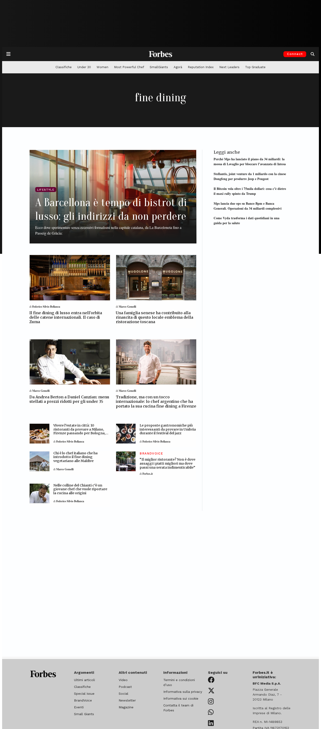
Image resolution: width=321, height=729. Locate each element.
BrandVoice (83, 700)
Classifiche (63, 67)
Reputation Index (201, 67)
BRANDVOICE (151, 453)
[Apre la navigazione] (8, 54)
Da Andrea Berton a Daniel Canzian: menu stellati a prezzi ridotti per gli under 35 (69, 399)
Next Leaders (229, 67)
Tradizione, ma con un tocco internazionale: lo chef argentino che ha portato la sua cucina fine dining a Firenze (156, 401)
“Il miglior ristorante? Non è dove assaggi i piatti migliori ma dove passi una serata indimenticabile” (167, 463)
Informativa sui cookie (180, 698)
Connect (295, 54)
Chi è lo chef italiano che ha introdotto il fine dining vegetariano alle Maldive (75, 457)
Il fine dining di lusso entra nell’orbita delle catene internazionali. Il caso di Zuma (65, 317)
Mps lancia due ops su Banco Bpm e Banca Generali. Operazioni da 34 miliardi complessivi (248, 206)
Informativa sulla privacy (182, 692)
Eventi (79, 707)
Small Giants (84, 714)
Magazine (126, 707)
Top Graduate (255, 67)
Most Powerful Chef (129, 67)
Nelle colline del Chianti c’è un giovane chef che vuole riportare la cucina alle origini (80, 489)
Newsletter (127, 700)
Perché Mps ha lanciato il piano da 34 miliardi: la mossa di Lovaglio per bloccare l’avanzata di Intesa (250, 161)
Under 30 (84, 67)
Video (123, 680)
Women (102, 67)
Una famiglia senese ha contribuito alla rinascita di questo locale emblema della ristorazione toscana (154, 317)
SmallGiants (159, 67)
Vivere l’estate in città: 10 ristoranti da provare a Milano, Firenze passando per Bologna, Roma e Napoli (79, 431)
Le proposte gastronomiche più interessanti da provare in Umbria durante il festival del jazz (168, 429)
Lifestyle (45, 189)
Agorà (178, 67)
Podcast (125, 687)
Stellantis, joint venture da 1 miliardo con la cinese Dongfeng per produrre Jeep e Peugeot (250, 176)
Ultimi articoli (84, 680)
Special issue (84, 693)
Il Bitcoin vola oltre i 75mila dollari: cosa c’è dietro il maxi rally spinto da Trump (250, 191)
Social (123, 693)
